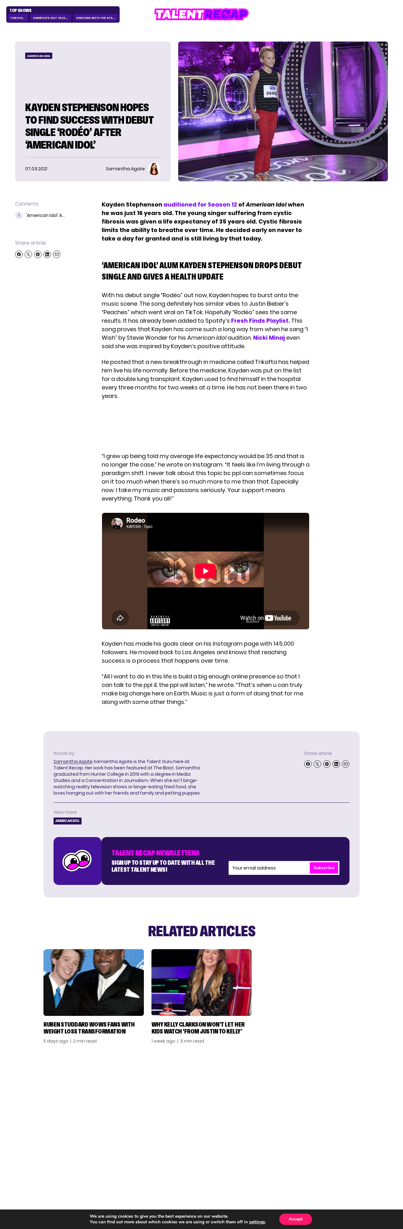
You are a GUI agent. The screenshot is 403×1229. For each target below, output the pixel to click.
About (340, 1085)
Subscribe (324, 867)
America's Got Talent (51, 18)
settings (257, 1222)
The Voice (18, 18)
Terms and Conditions (347, 1118)
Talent (281, 1085)
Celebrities (288, 1115)
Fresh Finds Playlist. (260, 321)
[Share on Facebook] (19, 254)
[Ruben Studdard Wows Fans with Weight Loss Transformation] (93, 982)
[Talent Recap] (201, 14)
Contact (343, 1095)
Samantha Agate (73, 761)
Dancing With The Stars (96, 18)
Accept (296, 1219)
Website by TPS (371, 1160)
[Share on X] (28, 254)
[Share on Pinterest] (38, 254)
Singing (282, 1095)
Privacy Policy (351, 1105)
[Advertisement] (205, 426)
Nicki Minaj (269, 338)
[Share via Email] (56, 254)
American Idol (38, 56)
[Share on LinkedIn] (47, 254)
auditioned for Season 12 (200, 204)
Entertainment (293, 1105)
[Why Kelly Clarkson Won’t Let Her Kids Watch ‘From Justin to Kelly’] (201, 982)
